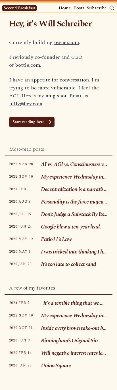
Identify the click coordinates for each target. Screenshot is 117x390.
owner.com (66, 42)
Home (64, 8)
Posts (79, 8)
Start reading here (28, 122)
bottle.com (27, 65)
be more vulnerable (53, 88)
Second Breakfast (19, 8)
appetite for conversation (60, 80)
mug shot (56, 96)
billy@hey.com (25, 104)
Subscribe (97, 8)
